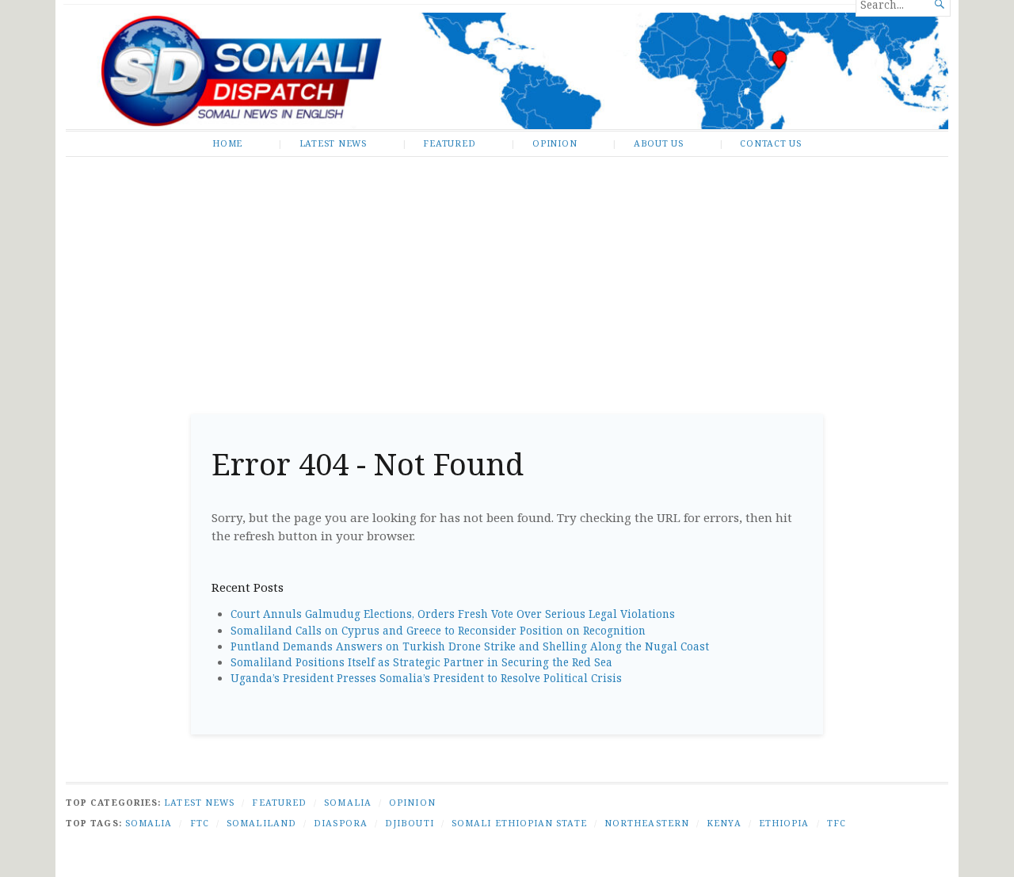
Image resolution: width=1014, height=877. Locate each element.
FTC (199, 823)
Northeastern (646, 823)
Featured (449, 143)
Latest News (333, 143)
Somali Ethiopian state (519, 823)
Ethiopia (784, 823)
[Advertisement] (507, 280)
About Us (659, 143)
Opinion (554, 143)
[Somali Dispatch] (507, 71)
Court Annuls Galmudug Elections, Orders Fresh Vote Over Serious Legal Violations (453, 614)
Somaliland (261, 823)
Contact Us (771, 143)
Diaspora (341, 823)
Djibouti (409, 823)
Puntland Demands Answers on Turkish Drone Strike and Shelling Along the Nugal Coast (470, 646)
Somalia (348, 802)
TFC (836, 823)
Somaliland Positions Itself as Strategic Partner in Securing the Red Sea (421, 662)
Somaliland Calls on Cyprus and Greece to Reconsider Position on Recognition (438, 630)
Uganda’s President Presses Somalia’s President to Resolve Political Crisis (426, 678)
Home (227, 143)
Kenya (724, 823)
